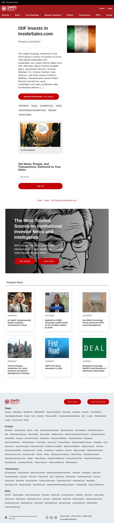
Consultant (76, 472)
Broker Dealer (45, 434)
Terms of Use (17, 420)
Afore (36, 430)
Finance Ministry (64, 442)
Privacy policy (65, 516)
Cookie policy (87, 516)
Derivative (23, 476)
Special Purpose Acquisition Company (60, 484)
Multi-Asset (20, 480)
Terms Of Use (76, 516)
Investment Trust (29, 450)
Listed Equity (9, 480)
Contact (7, 420)
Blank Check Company (18, 434)
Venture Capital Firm (56, 462)
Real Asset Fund (79, 480)
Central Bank (9, 438)
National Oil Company (95, 450)
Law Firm (68, 450)
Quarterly (85, 412)
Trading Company (40, 462)
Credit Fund (96, 472)
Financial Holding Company (82, 442)
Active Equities (23, 472)
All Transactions (10, 472)
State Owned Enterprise (93, 458)
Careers (90, 416)
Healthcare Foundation (53, 446)
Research (40, 416)
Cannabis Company (98, 434)
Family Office (41, 442)
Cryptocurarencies (11, 476)
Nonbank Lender (29, 454)
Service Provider (25, 484)
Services (5, 15)
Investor (40, 450)
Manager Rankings (53, 15)
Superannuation (10, 462)
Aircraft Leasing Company (49, 430)
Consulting (76, 412)
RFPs (98, 15)
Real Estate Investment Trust (15, 458)
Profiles (69, 15)
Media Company (79, 450)
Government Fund (37, 446)
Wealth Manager (72, 462)
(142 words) (39, 96)
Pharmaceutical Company (60, 454)
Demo (102, 8)
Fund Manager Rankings (14, 416)
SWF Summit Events (9, 2)
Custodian (79, 495)
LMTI (83, 416)
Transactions (84, 15)
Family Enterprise (28, 442)
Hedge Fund (59, 476)
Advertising (67, 412)
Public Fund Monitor (53, 412)
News (17, 15)
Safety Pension (40, 458)
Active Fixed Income (37, 472)
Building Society (57, 434)
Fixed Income (43, 476)
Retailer (30, 458)
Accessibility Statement (68, 519)
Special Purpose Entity (74, 458)
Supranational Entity (25, 462)
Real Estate (90, 480)
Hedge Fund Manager (72, 446)
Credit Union (44, 438)
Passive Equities (32, 480)
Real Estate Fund (11, 484)
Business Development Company (77, 434)
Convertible (86, 472)
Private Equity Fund (64, 480)
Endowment (88, 438)
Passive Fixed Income (47, 480)
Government (9, 446)
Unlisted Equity (81, 484)
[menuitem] (9, 413)
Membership (28, 412)
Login (109, 8)
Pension (39, 454)
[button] (7, 15)
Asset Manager (80, 430)
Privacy (26, 420)
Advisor (30, 430)
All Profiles (8, 430)
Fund (105, 442)
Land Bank (59, 450)
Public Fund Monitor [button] (98, 402)
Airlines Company (67, 430)
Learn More (51, 262)
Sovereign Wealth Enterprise (69, 416)
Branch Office (33, 434)
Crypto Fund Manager (59, 438)
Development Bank (75, 438)
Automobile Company (95, 430)
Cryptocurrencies (67, 495)
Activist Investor (20, 430)
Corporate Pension (31, 438)
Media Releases (100, 416)
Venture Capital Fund (96, 484)
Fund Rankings (32, 15)
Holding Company (87, 446)
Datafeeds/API (39, 412)
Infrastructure (71, 476)
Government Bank (22, 446)
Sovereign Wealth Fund (56, 458)
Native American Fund (13, 454)
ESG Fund (32, 476)
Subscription (17, 412)
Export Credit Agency (12, 442)
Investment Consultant (13, 450)
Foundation (98, 442)
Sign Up (40, 186)
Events (109, 15)
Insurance (99, 446)
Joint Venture (49, 450)
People (46, 454)
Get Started (28, 262)
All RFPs (8, 495)
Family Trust (52, 442)
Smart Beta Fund (39, 484)
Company (19, 438)
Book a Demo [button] (72, 402)
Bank (7, 434)
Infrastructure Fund (84, 476)
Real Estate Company (91, 454)
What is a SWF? (51, 416)
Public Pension (76, 454)
